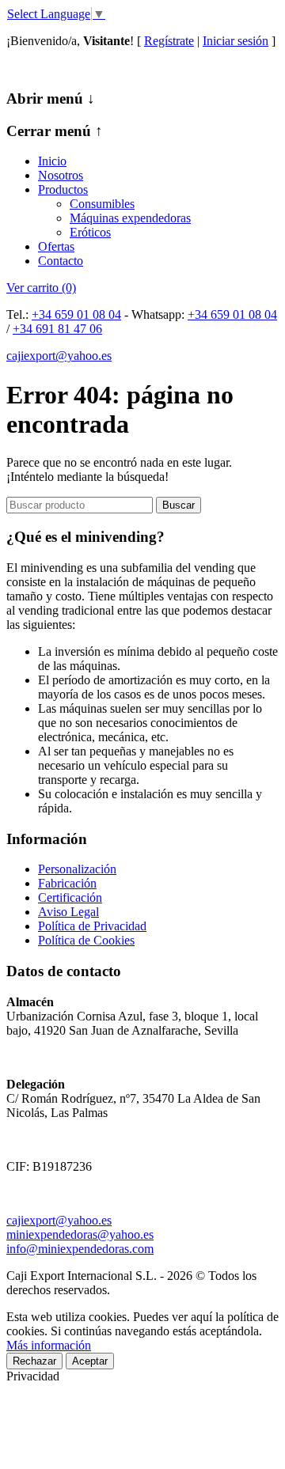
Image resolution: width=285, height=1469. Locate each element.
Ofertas (56, 246)
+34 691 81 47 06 (57, 328)
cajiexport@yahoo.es (59, 355)
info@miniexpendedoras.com (80, 1248)
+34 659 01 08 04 (76, 314)
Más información (48, 1345)
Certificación (70, 897)
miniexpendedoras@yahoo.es (80, 1234)
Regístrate (169, 40)
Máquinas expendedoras (130, 218)
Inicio (52, 161)
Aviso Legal (68, 911)
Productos (63, 189)
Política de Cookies (86, 940)
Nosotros (60, 175)
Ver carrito (41, 287)
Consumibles (102, 203)
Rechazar (34, 1361)
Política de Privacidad (92, 926)
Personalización (77, 869)
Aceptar (90, 1361)
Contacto (60, 260)
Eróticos (90, 232)
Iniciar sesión (235, 40)
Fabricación (67, 883)
